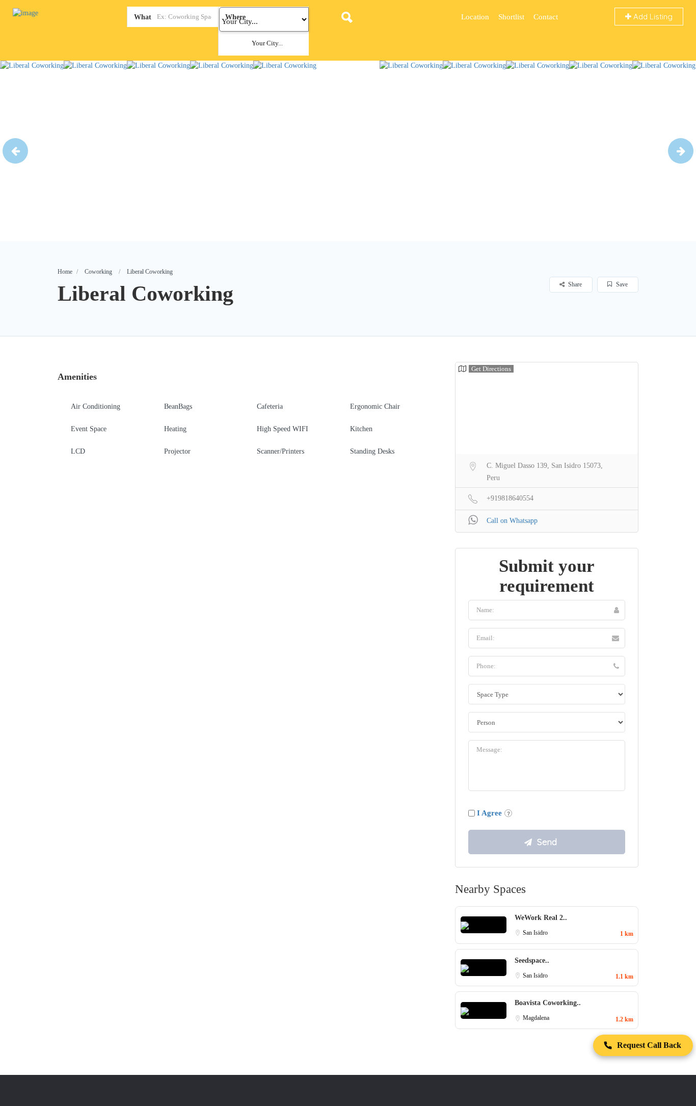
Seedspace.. (532, 960)
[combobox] (251, 43)
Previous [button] (15, 151)
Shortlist (511, 17)
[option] (32, 151)
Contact (545, 17)
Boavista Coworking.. (548, 1003)
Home (65, 271)
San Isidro (535, 932)
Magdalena (536, 1017)
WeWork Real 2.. (541, 917)
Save (621, 284)
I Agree (489, 813)
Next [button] (680, 151)
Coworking (98, 271)
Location (475, 17)
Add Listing (652, 16)
